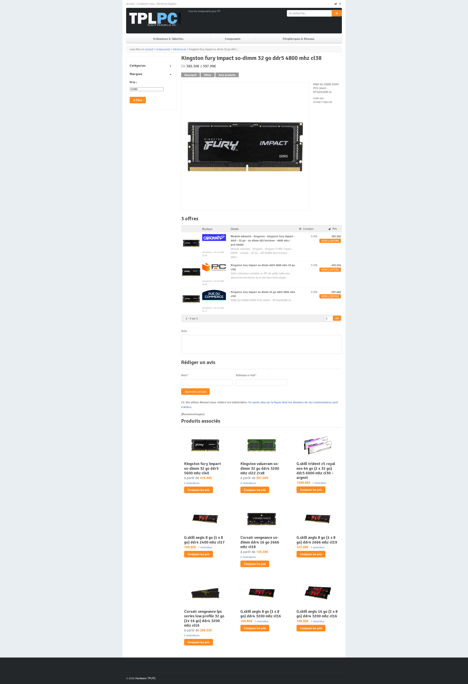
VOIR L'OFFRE (330, 241)
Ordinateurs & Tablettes (168, 39)
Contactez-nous (146, 3)
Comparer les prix (199, 490)
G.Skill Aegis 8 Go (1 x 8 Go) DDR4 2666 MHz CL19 (317, 539)
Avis (184, 331)
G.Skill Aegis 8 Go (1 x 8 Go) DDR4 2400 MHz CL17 (204, 539)
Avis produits (227, 75)
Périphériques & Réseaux (298, 39)
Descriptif (190, 75)
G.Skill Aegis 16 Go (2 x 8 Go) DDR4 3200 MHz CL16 (317, 613)
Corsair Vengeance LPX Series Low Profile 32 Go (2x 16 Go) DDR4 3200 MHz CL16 (204, 618)
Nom (184, 375)
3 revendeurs (248, 483)
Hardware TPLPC (145, 678)
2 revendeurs (248, 557)
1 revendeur (319, 483)
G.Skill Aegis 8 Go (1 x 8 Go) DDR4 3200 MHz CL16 (260, 613)
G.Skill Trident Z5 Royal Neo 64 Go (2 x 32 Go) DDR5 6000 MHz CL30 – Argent (316, 470)
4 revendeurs (191, 483)
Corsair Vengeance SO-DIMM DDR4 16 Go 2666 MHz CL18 (259, 542)
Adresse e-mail (245, 375)
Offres (207, 75)
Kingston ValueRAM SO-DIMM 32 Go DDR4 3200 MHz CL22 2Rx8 (259, 468)
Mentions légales (167, 3)
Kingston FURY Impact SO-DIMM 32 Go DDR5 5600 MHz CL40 (202, 468)
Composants (232, 39)
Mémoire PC (179, 49)
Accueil (130, 3)
